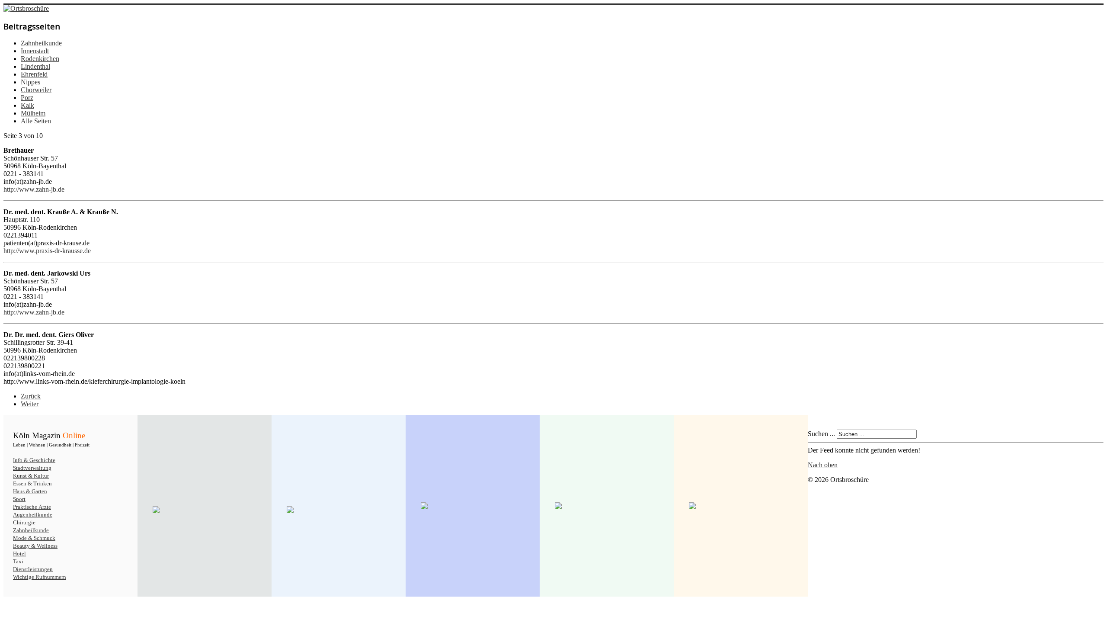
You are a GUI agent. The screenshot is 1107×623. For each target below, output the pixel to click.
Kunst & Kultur (31, 475)
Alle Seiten (36, 121)
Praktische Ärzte (32, 507)
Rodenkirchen (40, 58)
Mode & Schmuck (34, 538)
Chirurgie (24, 522)
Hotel (19, 553)
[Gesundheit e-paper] (606, 505)
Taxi (18, 561)
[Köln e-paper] (204, 509)
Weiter (29, 404)
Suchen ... (821, 433)
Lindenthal (35, 66)
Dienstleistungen (33, 569)
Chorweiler (36, 89)
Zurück (31, 396)
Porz (27, 97)
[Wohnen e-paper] (472, 505)
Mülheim (33, 113)
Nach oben (823, 465)
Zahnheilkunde (41, 43)
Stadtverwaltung (32, 468)
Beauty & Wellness (35, 546)
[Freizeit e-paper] (740, 505)
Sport (19, 499)
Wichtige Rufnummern (39, 577)
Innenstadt (35, 51)
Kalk (27, 105)
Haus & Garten (30, 491)
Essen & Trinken (32, 483)
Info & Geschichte (34, 460)
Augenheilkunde (32, 514)
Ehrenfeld (34, 74)
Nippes (30, 82)
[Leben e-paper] (338, 509)
